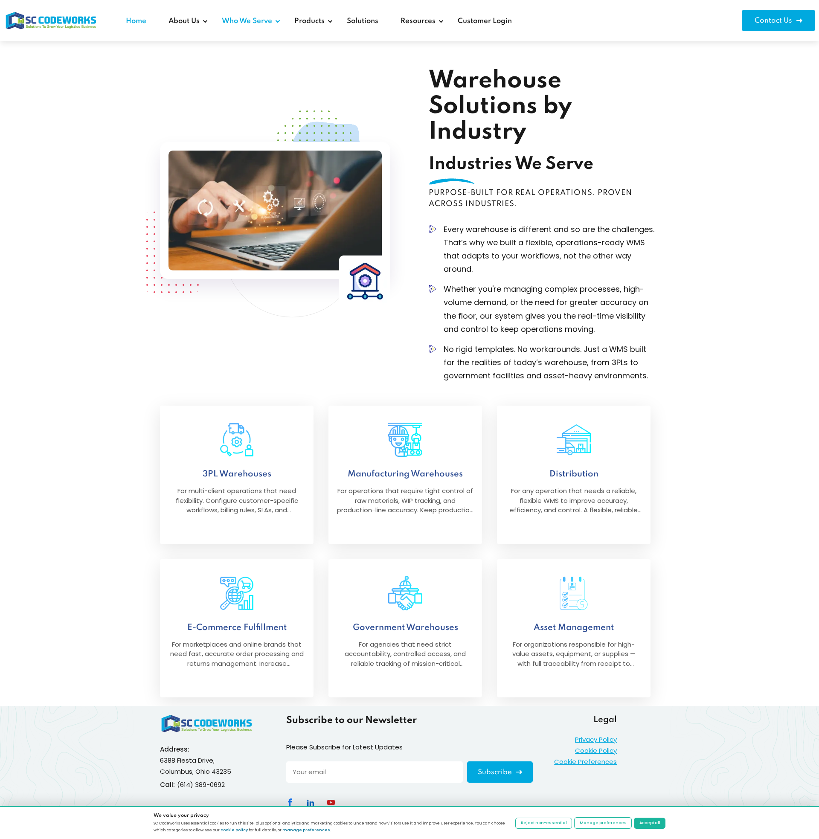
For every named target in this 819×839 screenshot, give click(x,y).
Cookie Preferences (585, 761)
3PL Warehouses (237, 474)
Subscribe (496, 772)
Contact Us (774, 20)
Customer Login (485, 21)
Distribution (573, 474)
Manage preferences (603, 822)
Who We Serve (247, 21)
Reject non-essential (544, 822)
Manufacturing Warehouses (405, 474)
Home (136, 21)
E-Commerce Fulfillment (237, 628)
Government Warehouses (405, 628)
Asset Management (574, 628)
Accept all (649, 822)
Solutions (362, 21)
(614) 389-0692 (201, 784)
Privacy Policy (596, 739)
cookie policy (234, 830)
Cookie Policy (596, 750)
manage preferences (306, 830)
